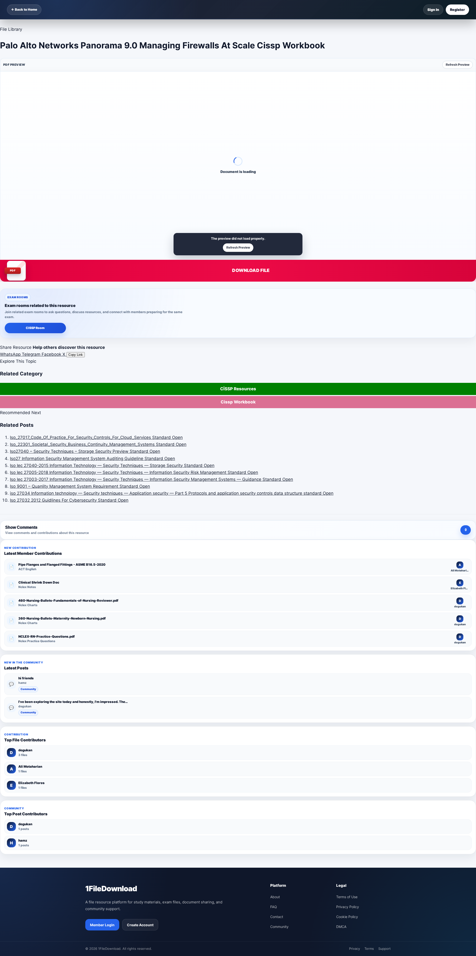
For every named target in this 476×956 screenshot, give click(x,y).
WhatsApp (11, 354)
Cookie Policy (347, 917)
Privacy (354, 949)
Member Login (102, 925)
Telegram (32, 354)
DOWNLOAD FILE (250, 270)
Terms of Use (346, 897)
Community (28, 689)
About (275, 897)
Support (384, 949)
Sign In (433, 9)
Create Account (140, 925)
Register (457, 9)
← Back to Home (24, 9)
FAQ (273, 907)
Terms (369, 949)
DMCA (341, 926)
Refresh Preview (457, 64)
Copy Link (75, 355)
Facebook (52, 354)
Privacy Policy (347, 907)
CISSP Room (35, 328)
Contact (276, 917)
